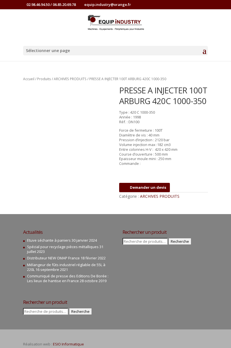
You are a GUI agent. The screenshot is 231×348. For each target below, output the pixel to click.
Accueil (28, 79)
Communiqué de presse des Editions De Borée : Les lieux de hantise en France (67, 278)
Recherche (80, 311)
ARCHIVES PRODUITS (70, 79)
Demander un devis (148, 187)
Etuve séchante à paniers (49, 240)
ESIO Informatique (68, 344)
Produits (44, 79)
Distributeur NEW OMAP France (53, 258)
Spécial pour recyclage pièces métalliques (63, 246)
